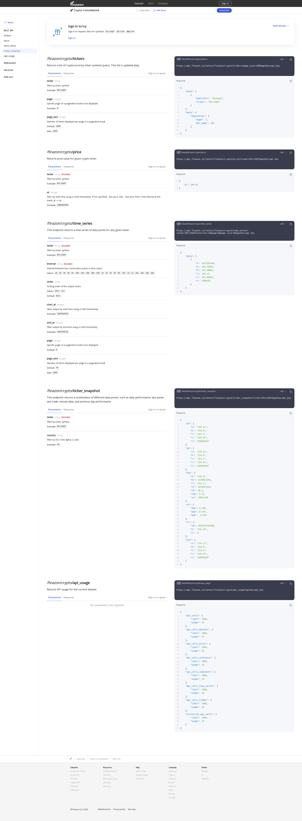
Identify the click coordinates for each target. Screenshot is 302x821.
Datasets (139, 3)
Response (69, 73)
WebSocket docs (110, 779)
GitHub (204, 771)
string (57, 80)
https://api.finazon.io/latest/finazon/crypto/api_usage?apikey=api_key (219, 590)
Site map (132, 809)
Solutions (140, 779)
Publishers (75, 790)
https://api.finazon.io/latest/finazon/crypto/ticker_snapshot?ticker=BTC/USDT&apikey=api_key (233, 398)
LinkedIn (205, 779)
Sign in (225, 3)
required (66, 174)
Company (163, 3)
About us (173, 771)
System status (142, 775)
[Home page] (77, 3)
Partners (172, 786)
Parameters (54, 73)
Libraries (107, 782)
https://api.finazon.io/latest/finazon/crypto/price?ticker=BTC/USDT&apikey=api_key (227, 159)
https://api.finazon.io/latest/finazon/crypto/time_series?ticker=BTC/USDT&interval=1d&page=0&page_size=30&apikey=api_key (215, 231)
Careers (172, 779)
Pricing (172, 794)
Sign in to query (157, 73)
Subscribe (224, 10)
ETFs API (74, 779)
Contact (172, 797)
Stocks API (74, 775)
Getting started (109, 771)
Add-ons (107, 786)
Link (282, 59)
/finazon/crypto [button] (65, 58)
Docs (151, 3)
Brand (171, 782)
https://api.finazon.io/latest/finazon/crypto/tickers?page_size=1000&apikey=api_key (228, 66)
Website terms (104, 809)
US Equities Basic (77, 771)
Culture (172, 775)
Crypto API (75, 782)
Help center (141, 771)
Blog (171, 790)
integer (57, 99)
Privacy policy (119, 809)
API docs (107, 775)
